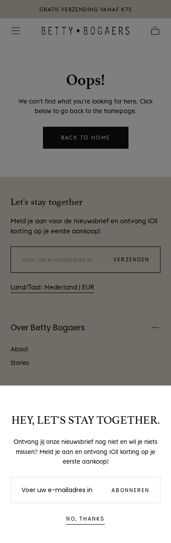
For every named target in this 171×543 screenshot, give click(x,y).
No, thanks (85, 518)
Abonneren (130, 490)
